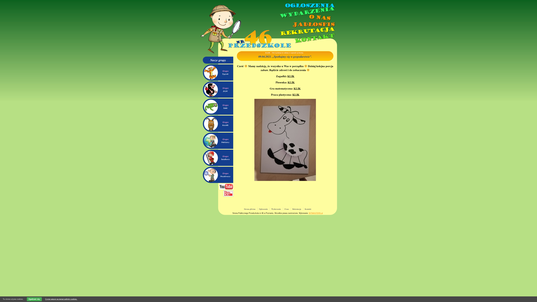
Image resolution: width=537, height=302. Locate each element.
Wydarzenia (306, 12)
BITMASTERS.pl (316, 213)
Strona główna (249, 209)
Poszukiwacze (225, 176)
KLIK (290, 76)
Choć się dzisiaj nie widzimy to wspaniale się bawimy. (288, 53)
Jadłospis (313, 24)
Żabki (225, 108)
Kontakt (314, 38)
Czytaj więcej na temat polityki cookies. (61, 299)
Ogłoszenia (309, 5)
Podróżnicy (225, 142)
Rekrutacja (307, 31)
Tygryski (225, 74)
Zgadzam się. (34, 299)
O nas (319, 17)
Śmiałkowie (225, 159)
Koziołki (225, 125)
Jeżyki (225, 91)
